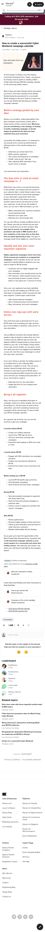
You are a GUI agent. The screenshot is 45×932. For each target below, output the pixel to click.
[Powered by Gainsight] (22, 754)
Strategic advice (10, 28)
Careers (5, 883)
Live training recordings (10, 728)
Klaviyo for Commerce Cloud (31, 818)
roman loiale (12, 685)
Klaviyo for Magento (30, 824)
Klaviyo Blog (7, 813)
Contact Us (6, 897)
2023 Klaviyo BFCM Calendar (19, 609)
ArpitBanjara (12, 665)
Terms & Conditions (12, 760)
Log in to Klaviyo (8, 808)
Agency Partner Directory (8, 856)
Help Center (7, 817)
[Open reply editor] (22, 634)
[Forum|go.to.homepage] (10, 4)
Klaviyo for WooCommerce (28, 830)
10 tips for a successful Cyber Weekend (17, 741)
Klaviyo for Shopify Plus (31, 808)
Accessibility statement (31, 760)
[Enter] (3, 10)
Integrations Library (9, 861)
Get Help (25, 861)
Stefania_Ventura (14, 692)
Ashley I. (8, 35)
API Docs (25, 857)
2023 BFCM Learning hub (17, 611)
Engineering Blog (8, 887)
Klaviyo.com (7, 803)
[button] (2, 5)
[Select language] (29, 4)
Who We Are (7, 873)
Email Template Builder (31, 852)
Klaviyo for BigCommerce (32, 813)
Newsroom (6, 878)
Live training (7, 827)
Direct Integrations (29, 836)
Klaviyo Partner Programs (8, 849)
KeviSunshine (13, 672)
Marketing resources (10, 822)
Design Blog (7, 892)
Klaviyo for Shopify (29, 803)
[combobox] (22, 10)
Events (25, 848)
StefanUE (11, 678)
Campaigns (7, 620)
